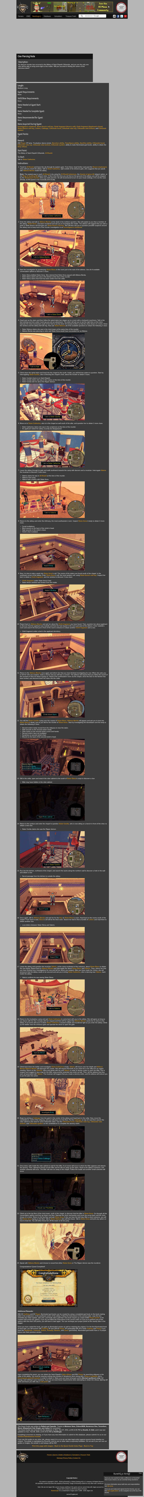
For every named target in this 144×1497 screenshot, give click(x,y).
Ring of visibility (91, 1376)
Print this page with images (42, 1446)
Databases (47, 16)
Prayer (23, 143)
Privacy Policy (67, 1458)
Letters (38, 128)
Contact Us (76, 1458)
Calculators (58, 16)
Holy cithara (22, 147)
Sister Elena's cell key (26, 128)
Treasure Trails (71, 16)
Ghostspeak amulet (25, 1378)
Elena (41, 919)
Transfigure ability (72, 143)
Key (60, 918)
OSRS (28, 16)
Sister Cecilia (34, 374)
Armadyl (50, 1330)
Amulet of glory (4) (87, 174)
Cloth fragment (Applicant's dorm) (89, 126)
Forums (21, 16)
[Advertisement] (72, 37)
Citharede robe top (69, 128)
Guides (61, 1455)
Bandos (57, 1330)
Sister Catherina (29, 159)
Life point (44, 1382)
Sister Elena (51, 269)
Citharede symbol (58, 145)
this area (110, 1486)
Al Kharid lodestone (68, 174)
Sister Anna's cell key (45, 126)
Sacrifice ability (86, 143)
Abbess (39, 1070)
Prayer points (94, 1318)
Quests (55, 1455)
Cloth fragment (37, 577)
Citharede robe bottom (86, 128)
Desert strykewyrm (100, 167)
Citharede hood (55, 128)
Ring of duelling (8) (30, 176)
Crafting (27, 1314)
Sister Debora (60, 326)
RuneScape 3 (36, 16)
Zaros (66, 1330)
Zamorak (36, 1330)
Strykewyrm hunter (32, 178)
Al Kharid (48, 153)
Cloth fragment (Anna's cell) (65, 126)
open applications (113, 1491)
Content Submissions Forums (29, 1436)
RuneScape (55, 1490)
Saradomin (28, 1330)
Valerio (103, 470)
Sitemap (59, 1458)
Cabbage (45, 128)
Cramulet (36, 1378)
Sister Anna (32, 224)
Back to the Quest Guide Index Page (68, 1446)
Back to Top (88, 1446)
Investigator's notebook (27, 126)
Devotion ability (58, 143)
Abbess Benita (28, 170)
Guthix (43, 1330)
